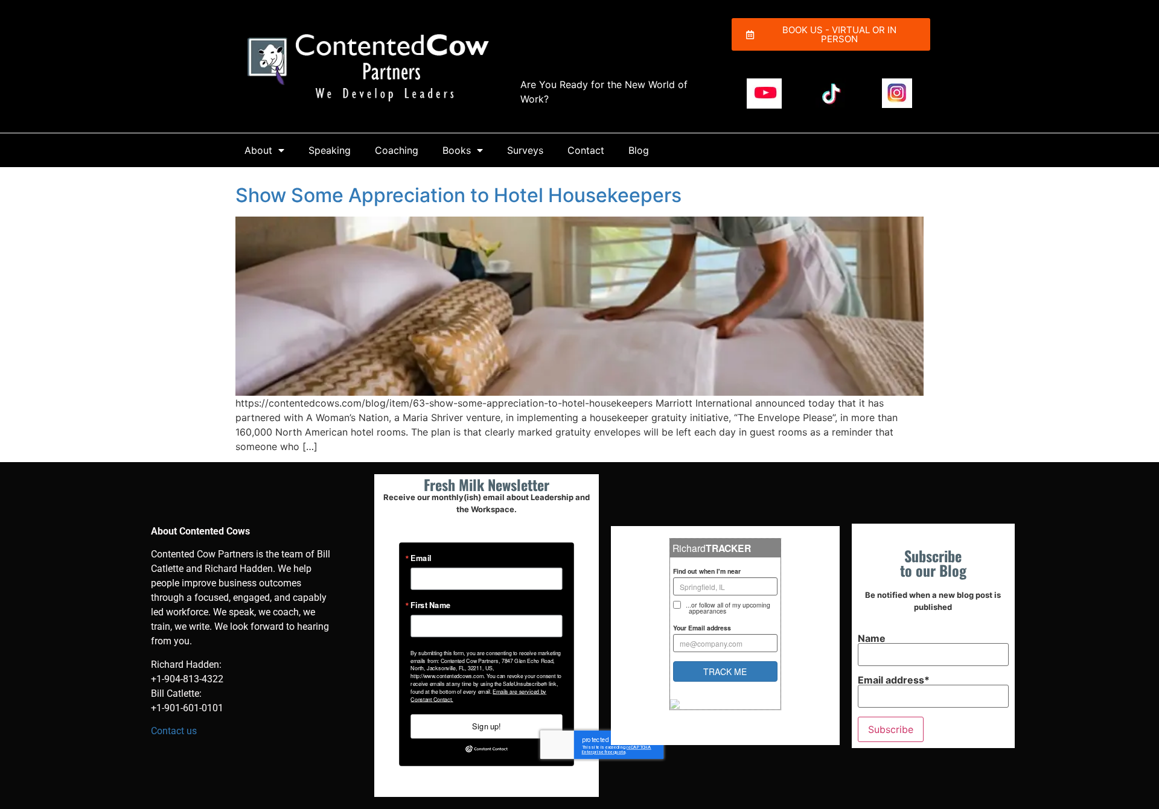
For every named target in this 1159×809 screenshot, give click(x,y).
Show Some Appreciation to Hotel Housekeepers (458, 195)
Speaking (329, 150)
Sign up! (486, 725)
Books (456, 150)
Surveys (525, 150)
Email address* (894, 680)
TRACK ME (725, 671)
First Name (430, 605)
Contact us (174, 731)
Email (420, 558)
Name (872, 638)
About (258, 150)
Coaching (396, 150)
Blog (638, 150)
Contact (585, 150)
